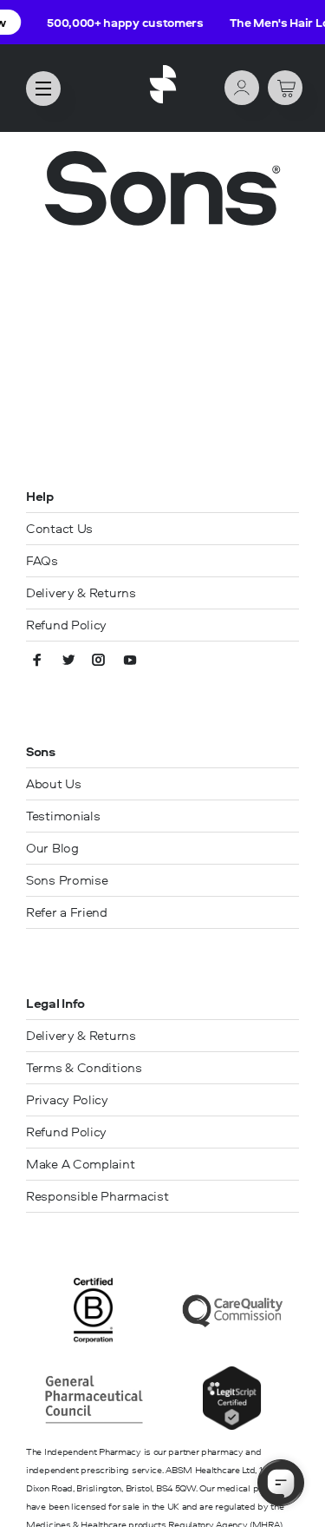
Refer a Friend (66, 912)
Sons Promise (66, 880)
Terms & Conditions (84, 1067)
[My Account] (242, 89)
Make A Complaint (80, 1164)
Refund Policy (66, 624)
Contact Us (59, 528)
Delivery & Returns (81, 592)
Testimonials (63, 815)
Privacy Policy (67, 1099)
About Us (53, 783)
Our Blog (52, 848)
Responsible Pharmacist (97, 1196)
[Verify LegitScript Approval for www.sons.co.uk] (232, 1426)
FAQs (42, 560)
